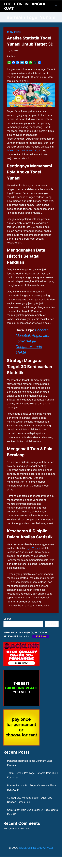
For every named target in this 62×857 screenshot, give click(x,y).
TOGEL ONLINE (13, 32)
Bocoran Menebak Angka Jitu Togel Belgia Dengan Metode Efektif (32, 341)
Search (7, 618)
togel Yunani (33, 548)
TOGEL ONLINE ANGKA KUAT (35, 847)
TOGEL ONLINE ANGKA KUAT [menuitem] (24, 150)
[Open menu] (56, 6)
